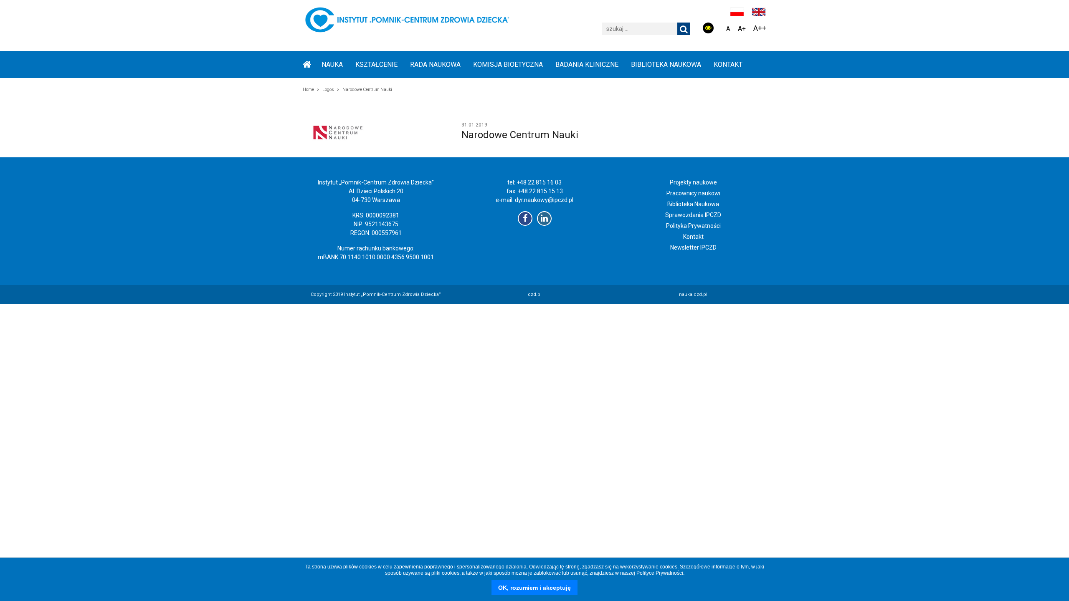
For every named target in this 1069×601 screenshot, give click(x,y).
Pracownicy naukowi (693, 193)
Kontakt (728, 64)
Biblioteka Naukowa (693, 204)
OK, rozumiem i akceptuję (534, 587)
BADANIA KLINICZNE (586, 64)
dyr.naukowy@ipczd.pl (544, 200)
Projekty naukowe (693, 182)
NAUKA (332, 64)
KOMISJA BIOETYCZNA (508, 64)
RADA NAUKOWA (435, 64)
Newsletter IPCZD (693, 247)
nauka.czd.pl (693, 294)
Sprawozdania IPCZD (693, 215)
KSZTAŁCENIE (376, 64)
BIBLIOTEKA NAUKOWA (666, 64)
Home (308, 89)
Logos (328, 89)
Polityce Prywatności (659, 573)
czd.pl (535, 294)
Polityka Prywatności (693, 225)
